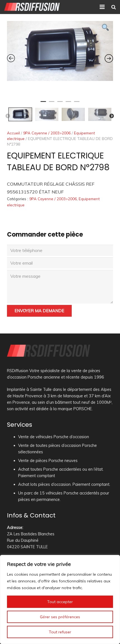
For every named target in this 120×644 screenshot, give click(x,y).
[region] (60, 599)
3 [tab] (60, 104)
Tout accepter (60, 601)
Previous (8, 116)
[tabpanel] (60, 51)
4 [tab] (68, 104)
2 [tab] (51, 104)
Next (111, 116)
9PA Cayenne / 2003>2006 (47, 132)
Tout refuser (60, 631)
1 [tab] (43, 104)
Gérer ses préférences (60, 616)
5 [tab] (77, 104)
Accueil (13, 132)
